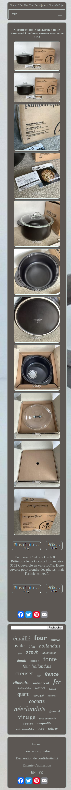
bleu (32, 646)
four (40, 638)
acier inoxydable (25, 728)
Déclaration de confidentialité (37, 758)
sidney (53, 728)
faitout (52, 689)
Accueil (36, 744)
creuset (24, 673)
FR (41, 772)
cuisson (56, 640)
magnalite (44, 723)
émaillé (21, 638)
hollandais (50, 645)
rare (41, 728)
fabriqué (38, 696)
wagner (40, 688)
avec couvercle (47, 718)
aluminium (49, 652)
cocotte (37, 701)
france (52, 674)
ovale (19, 645)
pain (20, 653)
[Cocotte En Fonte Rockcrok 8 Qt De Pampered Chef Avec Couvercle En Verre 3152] (36, 56)
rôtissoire (21, 682)
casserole (52, 695)
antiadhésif (41, 683)
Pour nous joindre (37, 751)
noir (39, 676)
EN (33, 772)
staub (32, 652)
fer (57, 681)
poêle (34, 661)
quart (23, 694)
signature (28, 723)
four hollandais (37, 666)
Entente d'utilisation (37, 765)
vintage (26, 717)
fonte (50, 659)
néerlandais (29, 709)
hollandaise (24, 688)
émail (21, 660)
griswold (54, 711)
